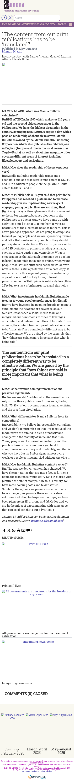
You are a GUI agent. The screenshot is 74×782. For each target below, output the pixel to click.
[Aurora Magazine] (38, 5)
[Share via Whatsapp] (14, 530)
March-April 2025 (37, 751)
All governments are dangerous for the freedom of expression (35, 634)
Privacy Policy (46, 771)
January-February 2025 (12, 751)
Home (62, 24)
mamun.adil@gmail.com (47, 520)
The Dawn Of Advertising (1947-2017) (28, 24)
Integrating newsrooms (17, 683)
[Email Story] (23, 530)
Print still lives (11, 585)
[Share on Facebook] (4, 530)
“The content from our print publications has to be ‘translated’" (35, 39)
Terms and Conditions (30, 771)
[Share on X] (9, 530)
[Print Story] (19, 530)
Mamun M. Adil (12, 51)
